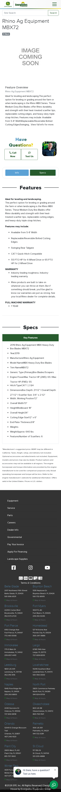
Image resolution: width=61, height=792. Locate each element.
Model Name (16, 362)
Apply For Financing (17, 551)
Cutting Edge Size (19, 417)
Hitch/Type (15, 385)
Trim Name (15, 367)
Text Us (29, 156)
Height (13, 407)
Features (14, 436)
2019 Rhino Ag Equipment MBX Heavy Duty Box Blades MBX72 (32, 347)
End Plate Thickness (20, 422)
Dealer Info (13, 529)
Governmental (14, 537)
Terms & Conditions (31, 582)
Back (7, 34)
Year (12, 353)
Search (53, 12)
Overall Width (17, 403)
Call (13, 154)
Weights (14, 426)
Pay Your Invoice (15, 544)
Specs (43, 172)
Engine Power (17, 377)
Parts (10, 515)
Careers (11, 522)
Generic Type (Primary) (21, 372)
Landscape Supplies (17, 559)
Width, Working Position (22, 398)
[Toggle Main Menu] (54, 4)
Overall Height (17, 412)
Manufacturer (17, 358)
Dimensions (16, 390)
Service (11, 508)
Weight (13, 431)
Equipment (12, 500)
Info (17, 172)
